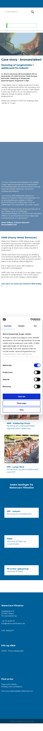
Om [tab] (35, 326)
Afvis (21, 410)
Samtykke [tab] (8, 326)
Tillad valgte (21, 403)
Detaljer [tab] (21, 326)
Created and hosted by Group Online (21, 721)
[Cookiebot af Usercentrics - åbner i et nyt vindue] (30, 319)
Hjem (12, 25)
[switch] (37, 372)
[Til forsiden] (21, 18)
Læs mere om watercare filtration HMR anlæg (21, 284)
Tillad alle (21, 397)
